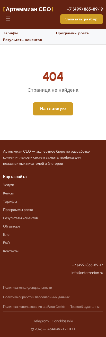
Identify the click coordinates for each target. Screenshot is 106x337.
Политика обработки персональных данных (36, 297)
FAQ (6, 242)
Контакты (11, 251)
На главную (53, 108)
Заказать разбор (81, 19)
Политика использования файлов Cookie (34, 307)
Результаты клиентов (22, 40)
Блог (7, 234)
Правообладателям (84, 307)
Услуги (8, 185)
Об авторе (11, 226)
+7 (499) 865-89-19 (85, 9)
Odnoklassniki (62, 321)
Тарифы (10, 33)
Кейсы (8, 193)
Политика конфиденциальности (27, 287)
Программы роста (72, 33)
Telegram (41, 321)
